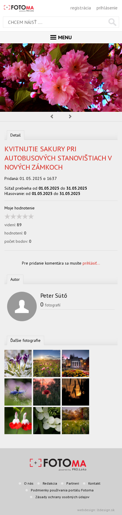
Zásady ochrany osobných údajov (62, 497)
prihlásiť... (91, 263)
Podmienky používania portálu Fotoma (62, 490)
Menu (65, 37)
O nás (28, 483)
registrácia (80, 8)
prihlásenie (107, 8)
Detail (15, 135)
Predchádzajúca (51, 116)
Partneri (72, 483)
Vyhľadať (112, 22)
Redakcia (50, 483)
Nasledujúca (70, 116)
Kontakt (94, 483)
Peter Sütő (53, 295)
